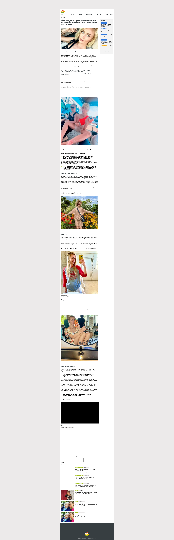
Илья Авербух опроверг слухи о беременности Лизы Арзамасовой (106, 31)
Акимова (66, 425)
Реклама (79, 528)
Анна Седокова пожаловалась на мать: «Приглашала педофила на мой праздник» (106, 36)
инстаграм (62, 427)
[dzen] (112, 11)
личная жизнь (72, 237)
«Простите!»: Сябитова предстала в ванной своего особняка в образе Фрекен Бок (85, 478)
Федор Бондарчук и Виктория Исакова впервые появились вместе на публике (106, 25)
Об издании (102, 528)
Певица (66, 427)
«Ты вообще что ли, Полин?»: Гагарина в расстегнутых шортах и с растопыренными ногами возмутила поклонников (75, 71)
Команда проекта (73, 528)
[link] (79, 38)
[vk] (108, 11)
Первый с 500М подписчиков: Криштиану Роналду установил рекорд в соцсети (85, 470)
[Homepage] (63, 11)
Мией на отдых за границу (83, 185)
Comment (62, 457)
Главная (63, 17)
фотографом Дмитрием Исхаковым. (86, 178)
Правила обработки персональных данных (90, 528)
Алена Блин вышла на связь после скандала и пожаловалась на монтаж (106, 42)
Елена (64, 425)
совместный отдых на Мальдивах (74, 244)
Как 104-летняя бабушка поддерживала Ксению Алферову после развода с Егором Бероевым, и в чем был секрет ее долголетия (86, 504)
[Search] (106, 11)
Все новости (106, 51)
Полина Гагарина (71, 427)
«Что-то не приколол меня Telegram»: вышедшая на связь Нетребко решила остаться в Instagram (85, 486)
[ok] (111, 11)
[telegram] (109, 11)
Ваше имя (62, 456)
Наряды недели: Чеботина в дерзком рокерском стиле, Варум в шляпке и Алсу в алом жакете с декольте (86, 493)
